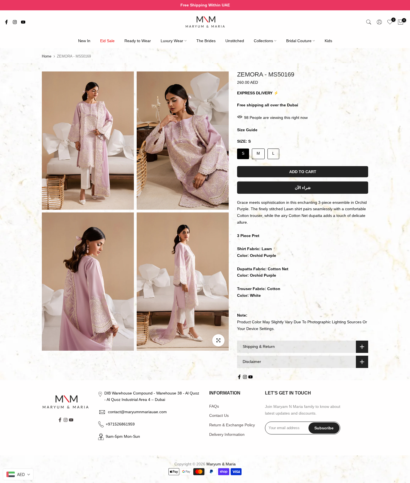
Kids (328, 41)
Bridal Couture (299, 41)
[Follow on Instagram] (15, 22)
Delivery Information (227, 434)
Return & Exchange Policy (232, 425)
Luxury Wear (172, 41)
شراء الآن (303, 187)
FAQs (214, 406)
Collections (263, 41)
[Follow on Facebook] (6, 22)
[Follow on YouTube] (23, 22)
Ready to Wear (137, 41)
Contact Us (219, 415)
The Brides (206, 41)
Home (46, 56)
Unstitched (234, 41)
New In (84, 41)
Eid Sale (107, 41)
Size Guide (247, 130)
